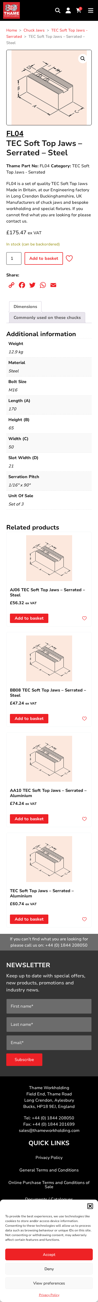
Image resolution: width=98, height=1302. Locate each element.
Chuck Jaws (34, 30)
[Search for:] (57, 10)
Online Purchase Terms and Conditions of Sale (49, 1185)
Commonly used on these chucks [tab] (47, 317)
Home (11, 30)
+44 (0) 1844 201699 (53, 1124)
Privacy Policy (49, 1295)
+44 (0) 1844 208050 (66, 945)
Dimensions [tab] (25, 307)
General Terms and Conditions (49, 1170)
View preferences (49, 1283)
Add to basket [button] (29, 618)
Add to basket (43, 258)
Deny (49, 1269)
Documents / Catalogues (49, 1199)
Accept (49, 1254)
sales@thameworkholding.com (49, 1130)
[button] (90, 1206)
